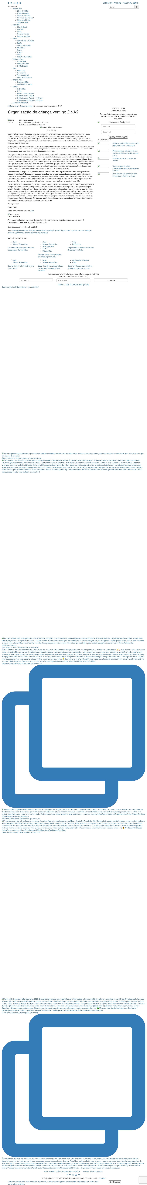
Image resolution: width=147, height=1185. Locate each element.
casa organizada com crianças (24, 230)
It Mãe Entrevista (23, 13)
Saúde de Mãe (22, 22)
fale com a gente (96, 1171)
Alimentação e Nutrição (25, 41)
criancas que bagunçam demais (36, 232)
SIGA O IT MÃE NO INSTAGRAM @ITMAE (73, 285)
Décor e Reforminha (24, 77)
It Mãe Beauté (22, 66)
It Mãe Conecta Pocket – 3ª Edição (29, 100)
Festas (19, 50)
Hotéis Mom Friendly (24, 84)
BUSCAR (111, 280)
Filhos (15, 38)
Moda (19, 31)
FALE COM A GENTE (130, 3)
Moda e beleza (18, 59)
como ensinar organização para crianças (50, 230)
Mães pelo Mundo (23, 20)
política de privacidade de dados (68, 1171)
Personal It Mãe (23, 63)
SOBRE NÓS (107, 3)
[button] (12, 6)
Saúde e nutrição (23, 36)
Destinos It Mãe (23, 82)
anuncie (86, 1171)
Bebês (19, 43)
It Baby (19, 52)
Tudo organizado (23, 75)
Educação (20, 47)
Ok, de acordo (115, 1182)
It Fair (19, 91)
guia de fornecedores (20, 102)
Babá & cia (21, 70)
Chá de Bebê (22, 27)
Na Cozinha (21, 73)
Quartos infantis (23, 34)
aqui (32, 210)
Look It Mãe (21, 61)
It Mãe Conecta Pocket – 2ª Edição (29, 98)
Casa (14, 68)
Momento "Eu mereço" (25, 18)
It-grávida (16, 24)
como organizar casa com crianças (79, 230)
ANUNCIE (117, 3)
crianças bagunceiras (16, 232)
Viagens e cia (17, 80)
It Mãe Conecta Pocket (25, 96)
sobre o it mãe (49, 1171)
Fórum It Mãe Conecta (25, 93)
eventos (15, 86)
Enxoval (20, 29)
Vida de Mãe (17, 8)
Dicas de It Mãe (23, 11)
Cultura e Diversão (24, 45)
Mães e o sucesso (23, 15)
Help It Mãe (21, 89)
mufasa (102, 1178)
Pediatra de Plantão (24, 57)
